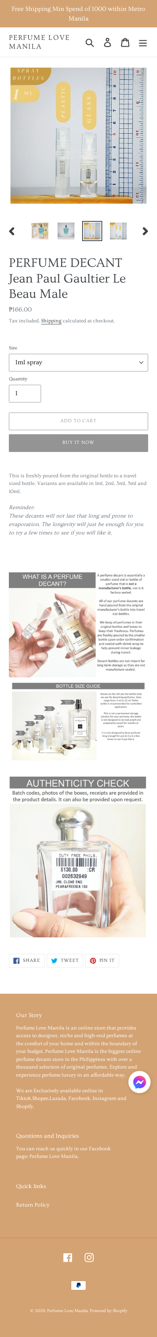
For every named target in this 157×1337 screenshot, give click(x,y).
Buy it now (78, 442)
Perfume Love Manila (39, 42)
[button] (139, 1083)
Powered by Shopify (108, 1310)
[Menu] (143, 42)
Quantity (18, 379)
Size (13, 348)
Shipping (51, 321)
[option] (40, 231)
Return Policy (33, 1205)
